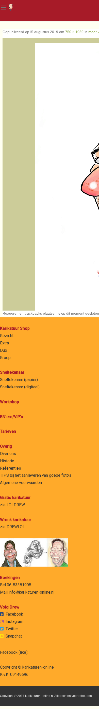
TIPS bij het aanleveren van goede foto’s (35, 475)
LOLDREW (16, 504)
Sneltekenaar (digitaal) (20, 387)
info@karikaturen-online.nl (31, 592)
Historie (7, 461)
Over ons (8, 453)
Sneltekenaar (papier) (19, 379)
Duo (3, 350)
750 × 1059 (74, 32)
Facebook (14, 614)
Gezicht (6, 335)
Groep (5, 357)
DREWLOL (16, 526)
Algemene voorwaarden (21, 482)
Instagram (14, 621)
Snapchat (14, 636)
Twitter (12, 628)
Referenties (10, 468)
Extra (4, 343)
